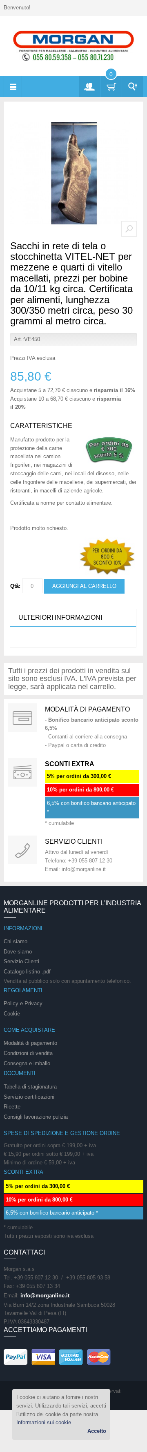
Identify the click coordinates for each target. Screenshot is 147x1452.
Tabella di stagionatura (30, 1087)
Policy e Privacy (23, 1003)
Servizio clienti (73, 841)
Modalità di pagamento (87, 709)
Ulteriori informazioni (60, 617)
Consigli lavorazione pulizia (36, 1117)
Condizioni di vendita (28, 1053)
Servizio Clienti (21, 961)
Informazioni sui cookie (43, 1422)
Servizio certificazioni (29, 1097)
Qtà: (15, 586)
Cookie (12, 1014)
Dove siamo (18, 952)
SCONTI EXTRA (69, 763)
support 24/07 (22, 850)
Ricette (12, 1107)
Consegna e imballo (27, 1063)
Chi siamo (15, 941)
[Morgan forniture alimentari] (73, 45)
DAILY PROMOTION (22, 772)
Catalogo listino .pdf (27, 972)
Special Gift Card (22, 717)
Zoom (129, 229)
